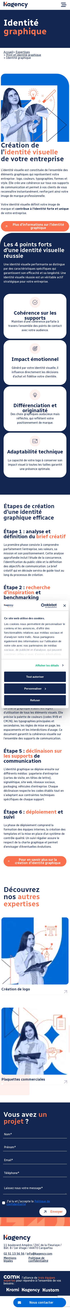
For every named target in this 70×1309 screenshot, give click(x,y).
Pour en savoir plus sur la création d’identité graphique (37, 861)
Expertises (23, 52)
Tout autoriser (35, 676)
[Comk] (13, 1277)
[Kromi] (11, 1290)
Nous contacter (41, 1303)
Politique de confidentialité (38, 1259)
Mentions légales (10, 1259)
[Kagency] (29, 1290)
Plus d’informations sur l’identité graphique (38, 226)
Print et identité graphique (23, 55)
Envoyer (56, 1212)
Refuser (35, 700)
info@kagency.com (39, 1253)
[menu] (63, 5)
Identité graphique (18, 58)
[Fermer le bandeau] (64, 605)
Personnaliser (33, 688)
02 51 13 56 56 (14, 1253)
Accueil (8, 52)
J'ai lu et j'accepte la (28, 1203)
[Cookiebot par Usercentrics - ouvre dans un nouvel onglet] (42, 605)
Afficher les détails (47, 665)
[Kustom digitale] (49, 1290)
